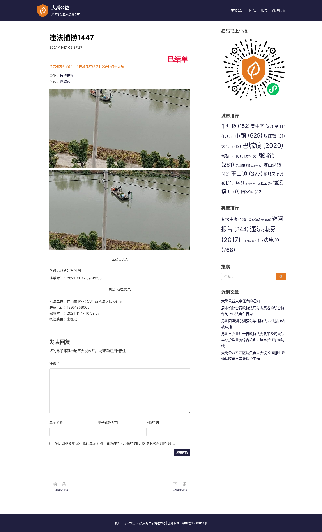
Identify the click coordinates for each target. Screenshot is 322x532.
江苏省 (256, 165)
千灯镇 (235, 126)
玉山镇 (247, 173)
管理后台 (279, 10)
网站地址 (153, 422)
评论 (54, 363)
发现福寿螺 (260, 220)
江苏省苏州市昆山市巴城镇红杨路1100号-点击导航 (86, 66)
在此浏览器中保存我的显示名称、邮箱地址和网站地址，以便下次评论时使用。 (115, 443)
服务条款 (173, 523)
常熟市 (231, 156)
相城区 (273, 174)
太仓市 (231, 146)
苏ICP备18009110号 (194, 523)
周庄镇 (274, 136)
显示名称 (56, 422)
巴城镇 (65, 81)
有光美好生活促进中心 (151, 523)
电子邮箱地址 (108, 422)
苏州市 (251, 183)
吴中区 (262, 126)
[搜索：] (253, 276)
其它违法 (234, 219)
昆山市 (242, 165)
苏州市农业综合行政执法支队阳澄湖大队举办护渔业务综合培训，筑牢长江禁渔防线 (252, 340)
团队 (252, 10)
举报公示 (238, 10)
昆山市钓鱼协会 (125, 523)
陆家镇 (252, 191)
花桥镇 (232, 183)
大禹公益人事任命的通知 (240, 301)
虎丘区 (265, 183)
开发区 (250, 156)
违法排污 (249, 241)
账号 (263, 10)
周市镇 (246, 135)
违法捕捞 (67, 75)
